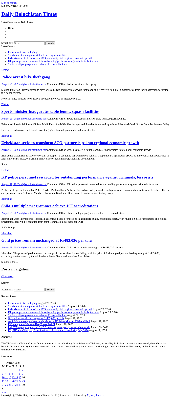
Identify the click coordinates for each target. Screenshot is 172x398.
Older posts (7, 276)
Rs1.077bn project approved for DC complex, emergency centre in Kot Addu (49, 327)
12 (10, 377)
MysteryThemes (95, 395)
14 (16, 377)
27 (13, 384)
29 (20, 384)
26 (10, 384)
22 (20, 381)
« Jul (3, 392)
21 (16, 381)
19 (10, 381)
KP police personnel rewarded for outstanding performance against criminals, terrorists (53, 61)
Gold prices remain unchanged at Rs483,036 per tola (46, 240)
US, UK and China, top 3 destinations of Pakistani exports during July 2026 (48, 330)
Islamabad (6, 135)
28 (16, 384)
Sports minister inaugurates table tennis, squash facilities (37, 55)
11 (6, 377)
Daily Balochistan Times (29, 14)
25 (6, 384)
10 (3, 377)
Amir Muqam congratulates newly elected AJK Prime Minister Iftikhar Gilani (49, 321)
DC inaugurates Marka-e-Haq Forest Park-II (31, 324)
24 (3, 384)
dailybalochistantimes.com (33, 84)
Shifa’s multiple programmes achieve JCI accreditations (37, 64)
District (5, 69)
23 (23, 381)
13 (13, 377)
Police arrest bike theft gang (22, 52)
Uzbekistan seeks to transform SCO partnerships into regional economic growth (50, 58)
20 (13, 381)
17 (3, 381)
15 (20, 377)
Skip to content (9, 2)
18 (6, 381)
